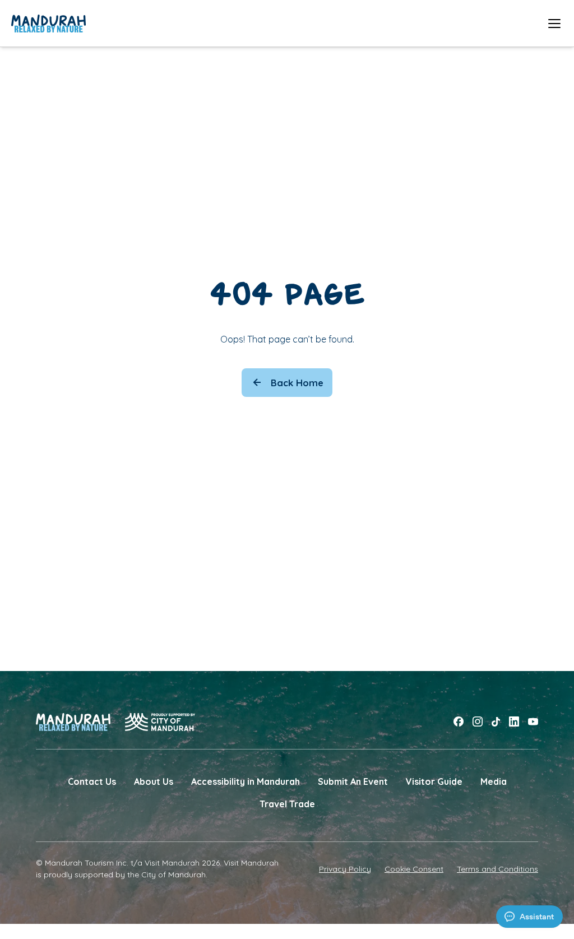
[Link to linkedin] (514, 721)
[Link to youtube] (533, 721)
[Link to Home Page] (48, 24)
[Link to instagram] (478, 721)
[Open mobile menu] (554, 23)
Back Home (297, 382)
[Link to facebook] (458, 721)
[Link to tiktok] (496, 721)
